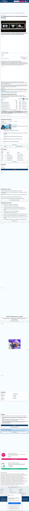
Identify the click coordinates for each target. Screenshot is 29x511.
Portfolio (2, 399)
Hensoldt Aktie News (22, 477)
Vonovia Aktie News (14, 480)
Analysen (7, 58)
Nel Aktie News (13, 482)
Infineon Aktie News (3, 478)
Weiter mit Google (14, 503)
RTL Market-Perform (10, 158)
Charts (2, 58)
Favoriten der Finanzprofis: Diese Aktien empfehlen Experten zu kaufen (11, 196)
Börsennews (2, 473)
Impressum (20, 490)
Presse (1, 492)
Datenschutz (20, 491)
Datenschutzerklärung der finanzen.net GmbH (14, 508)
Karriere (2, 491)
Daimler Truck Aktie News (18, 482)
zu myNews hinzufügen (19, 146)
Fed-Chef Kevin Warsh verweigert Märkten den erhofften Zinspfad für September (12, 198)
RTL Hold (8, 154)
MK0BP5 (26, 109)
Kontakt (2, 490)
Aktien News (5, 473)
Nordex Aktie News (9, 480)
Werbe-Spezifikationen (13, 492)
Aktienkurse (2, 393)
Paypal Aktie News (8, 478)
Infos (16, 92)
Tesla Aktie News (18, 475)
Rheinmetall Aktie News (13, 475)
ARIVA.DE (3, 500)
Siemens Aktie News (19, 481)
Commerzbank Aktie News (9, 477)
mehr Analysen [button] (14, 161)
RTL (17, 81)
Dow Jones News (3, 474)
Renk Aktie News (18, 478)
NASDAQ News (7, 474)
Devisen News (11, 474)
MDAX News (18, 473)
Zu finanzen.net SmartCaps (14, 320)
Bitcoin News (2, 475)
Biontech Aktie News (13, 479)
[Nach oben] (27, 510)
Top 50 (2, 396)
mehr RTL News (14, 144)
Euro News (19, 474)
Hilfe (10, 490)
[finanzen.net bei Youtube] (12, 487)
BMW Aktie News (7, 484)
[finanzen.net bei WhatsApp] (18, 487)
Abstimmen (14, 425)
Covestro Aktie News (13, 481)
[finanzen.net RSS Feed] (20, 487)
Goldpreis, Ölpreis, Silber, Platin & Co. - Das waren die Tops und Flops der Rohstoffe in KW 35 (14, 195)
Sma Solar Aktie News (3, 483)
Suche (14, 169)
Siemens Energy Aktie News (14, 476)
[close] (20, 495)
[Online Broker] (5, 1)
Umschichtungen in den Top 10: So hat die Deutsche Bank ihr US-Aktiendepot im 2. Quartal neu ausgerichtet (14, 192)
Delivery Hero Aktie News (10, 483)
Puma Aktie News (3, 482)
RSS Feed (5, 146)
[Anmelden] (27, 1)
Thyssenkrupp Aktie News (19, 479)
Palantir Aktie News (7, 481)
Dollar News (15, 474)
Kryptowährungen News (24, 474)
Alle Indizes (14, 395)
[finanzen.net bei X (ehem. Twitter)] (13, 487)
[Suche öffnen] (25, 1)
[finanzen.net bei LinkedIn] (15, 487)
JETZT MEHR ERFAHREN (14, 468)
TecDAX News (22, 473)
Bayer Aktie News (3, 476)
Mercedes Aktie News (3, 480)
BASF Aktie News (23, 475)
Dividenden (14, 398)
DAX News (14, 473)
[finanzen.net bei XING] (17, 487)
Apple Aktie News (3, 477)
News (5, 58)
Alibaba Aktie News (16, 483)
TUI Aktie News (21, 476)
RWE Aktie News (14, 478)
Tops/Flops (14, 396)
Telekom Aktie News (21, 483)
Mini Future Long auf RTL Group (5, 105)
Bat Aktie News (2, 484)
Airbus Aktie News (3, 479)
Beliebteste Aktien (15, 393)
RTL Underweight (9, 155)
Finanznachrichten (10, 473)
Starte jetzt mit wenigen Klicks (5, 91)
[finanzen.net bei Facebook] (10, 487)
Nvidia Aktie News (7, 475)
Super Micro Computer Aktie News (20, 484)
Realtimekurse (3, 395)
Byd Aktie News (8, 479)
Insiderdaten (3, 398)
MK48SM (24, 109)
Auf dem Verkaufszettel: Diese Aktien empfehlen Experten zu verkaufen (11, 190)
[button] (16, 1)
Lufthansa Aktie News (24, 478)
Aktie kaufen (24, 58)
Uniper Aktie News (24, 480)
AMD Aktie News (20, 480)
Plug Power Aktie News (16, 477)
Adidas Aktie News (8, 482)
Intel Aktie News (3, 481)
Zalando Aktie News (12, 484)
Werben (11, 491)
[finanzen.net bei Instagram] (8, 487)
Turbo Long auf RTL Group (5, 102)
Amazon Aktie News (8, 476)
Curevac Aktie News (24, 481)
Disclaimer (20, 492)
